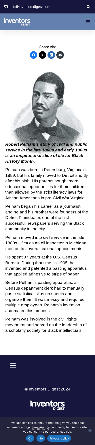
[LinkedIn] (51, 55)
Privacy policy (59, 438)
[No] (90, 430)
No (41, 438)
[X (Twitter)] (42, 55)
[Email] (60, 55)
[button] (88, 6)
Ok (30, 438)
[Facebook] (33, 55)
